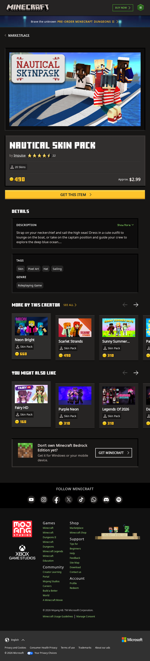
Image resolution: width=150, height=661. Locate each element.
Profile (73, 583)
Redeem (74, 588)
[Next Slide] (136, 304)
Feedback (75, 558)
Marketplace (18, 35)
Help (72, 553)
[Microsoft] (132, 639)
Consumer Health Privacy (43, 647)
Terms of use (68, 647)
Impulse (20, 155)
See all (68, 305)
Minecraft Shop (78, 532)
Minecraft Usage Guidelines (58, 616)
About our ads (102, 647)
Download (75, 567)
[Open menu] (140, 8)
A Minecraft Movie (53, 600)
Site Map (74, 562)
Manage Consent (85, 616)
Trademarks (85, 647)
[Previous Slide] (125, 304)
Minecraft (48, 528)
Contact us (75, 572)
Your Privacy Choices (45, 652)
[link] (31, 499)
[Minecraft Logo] (27, 8)
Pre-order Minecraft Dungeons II (85, 21)
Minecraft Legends (53, 551)
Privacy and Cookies (15, 647)
